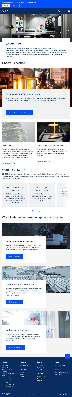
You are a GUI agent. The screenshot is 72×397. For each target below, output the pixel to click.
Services (22, 374)
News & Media (58, 374)
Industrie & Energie (7, 379)
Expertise (22, 372)
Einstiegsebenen (41, 378)
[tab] (32, 211)
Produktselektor (24, 365)
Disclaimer (24, 394)
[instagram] (60, 394)
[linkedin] (63, 394)
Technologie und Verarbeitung (19, 113)
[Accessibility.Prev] (29, 211)
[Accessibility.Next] (43, 211)
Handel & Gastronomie (8, 383)
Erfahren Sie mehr (15, 347)
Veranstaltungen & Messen (61, 372)
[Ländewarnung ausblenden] (69, 2)
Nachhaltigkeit (40, 367)
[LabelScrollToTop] (67, 356)
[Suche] (59, 11)
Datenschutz (39, 394)
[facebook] (58, 394)
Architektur (5, 365)
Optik (3, 381)
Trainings (22, 376)
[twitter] (66, 394)
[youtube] (69, 394)
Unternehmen (40, 365)
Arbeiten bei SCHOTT (42, 376)
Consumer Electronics (8, 373)
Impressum (31, 394)
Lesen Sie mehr (7, 163)
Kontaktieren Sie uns (60, 365)
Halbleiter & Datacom (7, 386)
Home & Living (6, 377)
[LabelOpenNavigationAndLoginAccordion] (64, 11)
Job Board (39, 380)
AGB (45, 394)
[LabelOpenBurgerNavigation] (69, 11)
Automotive (5, 367)
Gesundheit (5, 375)
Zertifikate (39, 369)
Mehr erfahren (14, 302)
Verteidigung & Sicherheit (8, 384)
